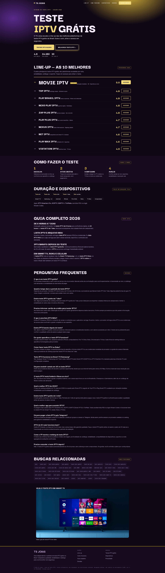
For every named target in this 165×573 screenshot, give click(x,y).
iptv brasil (47, 475)
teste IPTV (39, 256)
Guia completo (81, 558)
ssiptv (73, 478)
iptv (36, 464)
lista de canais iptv (65, 467)
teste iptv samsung (119, 475)
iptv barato (96, 471)
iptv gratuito (99, 464)
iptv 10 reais (107, 471)
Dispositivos (106, 3)
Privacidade (109, 558)
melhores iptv (98, 467)
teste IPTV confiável (60, 261)
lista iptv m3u (52, 467)
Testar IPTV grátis (111, 553)
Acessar (126, 82)
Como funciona (95, 3)
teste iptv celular (53, 478)
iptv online (38, 475)
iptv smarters (82, 478)
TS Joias (40, 3)
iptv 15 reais (117, 471)
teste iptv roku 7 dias (90, 475)
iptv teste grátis (54, 464)
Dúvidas (114, 3)
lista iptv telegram (100, 478)
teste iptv (43, 464)
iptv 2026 (76, 467)
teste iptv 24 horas (54, 471)
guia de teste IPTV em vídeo (48, 539)
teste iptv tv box (40, 478)
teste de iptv (88, 464)
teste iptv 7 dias (123, 467)
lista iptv (108, 464)
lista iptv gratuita (119, 464)
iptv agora (57, 475)
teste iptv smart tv (105, 475)
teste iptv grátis (76, 464)
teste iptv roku (76, 475)
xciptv (90, 478)
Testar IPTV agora (44, 47)
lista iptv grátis (40, 467)
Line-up (86, 3)
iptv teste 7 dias (110, 467)
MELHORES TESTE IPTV (67, 47)
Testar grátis (124, 3)
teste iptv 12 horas (68, 471)
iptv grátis (65, 464)
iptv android (65, 478)
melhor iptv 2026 (87, 467)
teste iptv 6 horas (40, 471)
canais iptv (65, 475)
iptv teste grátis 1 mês (84, 471)
